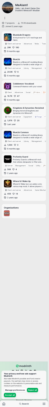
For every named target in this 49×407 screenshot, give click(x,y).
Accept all (10, 395)
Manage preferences (15, 390)
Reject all (32, 390)
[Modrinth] (24, 366)
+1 (45, 117)
